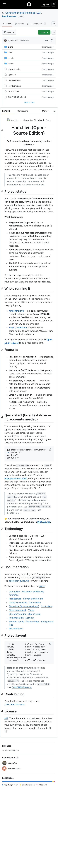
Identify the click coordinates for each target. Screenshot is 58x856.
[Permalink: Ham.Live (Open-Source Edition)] (2, 130)
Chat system (34, 614)
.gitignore (12, 75)
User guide (14, 591)
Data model (35, 602)
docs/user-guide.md (19, 580)
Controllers (46, 606)
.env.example (14, 69)
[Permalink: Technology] (2, 529)
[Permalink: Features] (2, 350)
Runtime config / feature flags (24, 621)
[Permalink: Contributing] (2, 694)
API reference (16, 628)
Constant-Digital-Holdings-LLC (23, 12)
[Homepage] (29, 4)
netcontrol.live (16, 310)
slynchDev (13, 40)
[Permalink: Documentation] (2, 567)
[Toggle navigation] (4, 4)
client (10, 47)
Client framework (17, 610)
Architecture (15, 598)
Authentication (16, 617)
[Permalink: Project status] (2, 191)
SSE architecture (17, 614)
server (10, 63)
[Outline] (54, 111)
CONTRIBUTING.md (17, 97)
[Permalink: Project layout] (2, 635)
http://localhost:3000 (15, 478)
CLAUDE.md (13, 91)
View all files (29, 102)
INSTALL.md (43, 522)
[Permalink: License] (2, 711)
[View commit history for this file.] (52, 40)
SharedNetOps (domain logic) (24, 606)
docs (10, 52)
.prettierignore (14, 80)
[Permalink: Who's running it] (2, 288)
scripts (11, 58)
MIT (6, 718)
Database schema (18, 602)
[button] (50, 449)
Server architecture (33, 598)
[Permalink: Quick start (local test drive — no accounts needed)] (2, 417)
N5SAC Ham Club (18, 327)
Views (31, 610)
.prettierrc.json (14, 86)
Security (29, 617)
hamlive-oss (9, 16)
